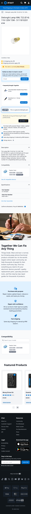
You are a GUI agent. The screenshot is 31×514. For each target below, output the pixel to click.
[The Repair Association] (29, 479)
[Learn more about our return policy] (13, 140)
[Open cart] (25, 3)
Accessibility (4, 443)
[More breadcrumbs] (2, 12)
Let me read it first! (8, 465)
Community (19, 421)
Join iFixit (23, 121)
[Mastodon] (19, 479)
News (17, 434)
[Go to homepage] (9, 2)
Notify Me (24, 79)
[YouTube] (16, 479)
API (2, 432)
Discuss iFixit (4, 426)
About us (3, 421)
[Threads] (25, 479)
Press (17, 432)
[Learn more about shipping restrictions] (14, 61)
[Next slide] (17, 407)
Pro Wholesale (20, 424)
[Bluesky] (22, 479)
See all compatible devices (8, 179)
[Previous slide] (13, 407)
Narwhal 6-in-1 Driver (14, 98)
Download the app (22, 440)
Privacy (3, 446)
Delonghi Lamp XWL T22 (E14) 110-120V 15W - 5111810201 (16, 12)
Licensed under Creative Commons (15, 506)
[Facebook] (6, 479)
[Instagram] (12, 479)
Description (5, 147)
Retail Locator (20, 426)
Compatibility (5, 165)
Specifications (5, 185)
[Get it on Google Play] (23, 449)
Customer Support (6, 424)
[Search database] (21, 3)
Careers (3, 429)
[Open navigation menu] (2, 3)
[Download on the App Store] (23, 444)
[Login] (28, 3)
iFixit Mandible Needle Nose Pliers (17, 89)
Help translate (14, 474)
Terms (3, 448)
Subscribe (25, 462)
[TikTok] (2, 479)
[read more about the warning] (25, 206)
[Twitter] (9, 479)
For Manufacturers (21, 429)
